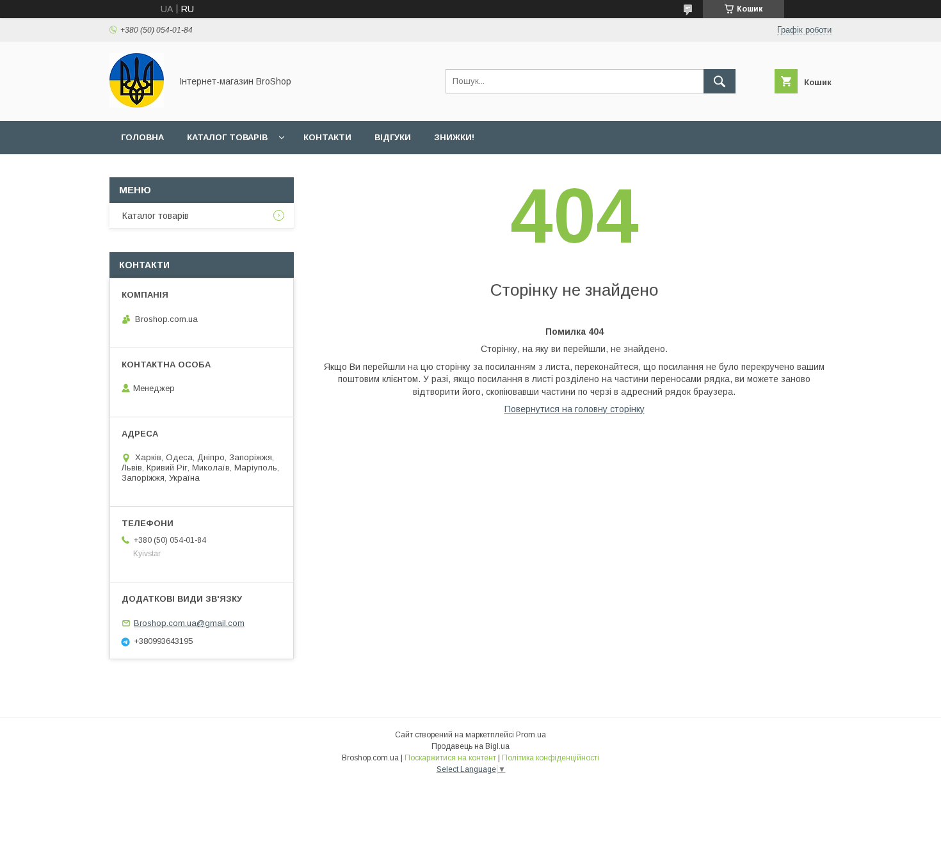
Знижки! (454, 137)
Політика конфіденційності (550, 757)
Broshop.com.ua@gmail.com (189, 623)
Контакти (327, 137)
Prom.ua (531, 734)
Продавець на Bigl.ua (470, 746)
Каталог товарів (227, 137)
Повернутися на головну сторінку (574, 409)
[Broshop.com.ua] (136, 104)
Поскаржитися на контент (450, 757)
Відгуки (392, 137)
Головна (142, 137)
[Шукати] (720, 81)
